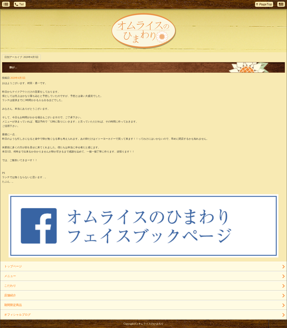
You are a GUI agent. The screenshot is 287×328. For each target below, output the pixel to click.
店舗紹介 (10, 295)
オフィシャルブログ (17, 314)
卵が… (13, 67)
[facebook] (143, 255)
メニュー (10, 276)
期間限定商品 (13, 305)
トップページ (13, 266)
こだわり (10, 285)
